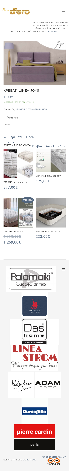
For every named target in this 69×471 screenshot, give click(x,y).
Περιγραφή (12, 117)
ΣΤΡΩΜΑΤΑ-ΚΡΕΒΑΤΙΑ (36, 109)
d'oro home (16, 14)
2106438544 (51, 31)
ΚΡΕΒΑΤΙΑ (20, 109)
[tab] (12, 117)
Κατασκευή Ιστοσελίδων (54, 456)
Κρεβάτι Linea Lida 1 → (49, 146)
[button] (64, 10)
